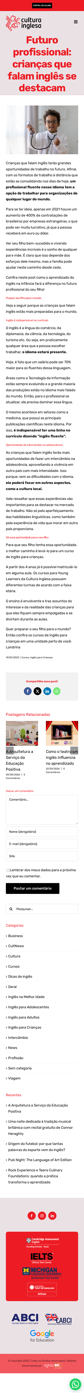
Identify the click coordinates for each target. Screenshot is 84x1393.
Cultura (14, 956)
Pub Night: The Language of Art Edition (40, 1160)
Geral (12, 987)
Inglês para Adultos (23, 1017)
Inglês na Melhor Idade (26, 997)
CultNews (16, 946)
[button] (10, 750)
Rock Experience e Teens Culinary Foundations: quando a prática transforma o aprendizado (35, 1176)
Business (15, 936)
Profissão (15, 1058)
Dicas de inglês (20, 976)
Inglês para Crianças (41, 657)
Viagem (14, 1078)
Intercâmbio (18, 1037)
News (12, 1048)
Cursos (25, 657)
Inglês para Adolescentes (28, 1007)
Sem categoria (20, 1068)
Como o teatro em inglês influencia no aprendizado (62, 757)
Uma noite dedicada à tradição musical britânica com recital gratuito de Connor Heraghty (40, 1127)
